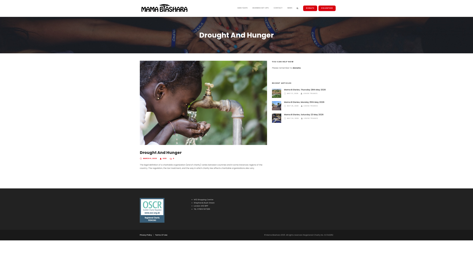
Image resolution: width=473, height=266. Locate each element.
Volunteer (327, 8)
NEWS (289, 8)
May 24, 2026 (293, 118)
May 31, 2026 (292, 93)
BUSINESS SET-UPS (261, 8)
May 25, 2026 (293, 106)
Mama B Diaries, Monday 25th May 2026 (304, 102)
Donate (310, 8)
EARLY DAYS (242, 8)
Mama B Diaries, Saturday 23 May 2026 (303, 114)
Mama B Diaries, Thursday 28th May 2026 (305, 89)
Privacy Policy (146, 235)
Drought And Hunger (161, 152)
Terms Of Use (161, 235)
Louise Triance (310, 93)
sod (165, 158)
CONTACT (278, 8)
